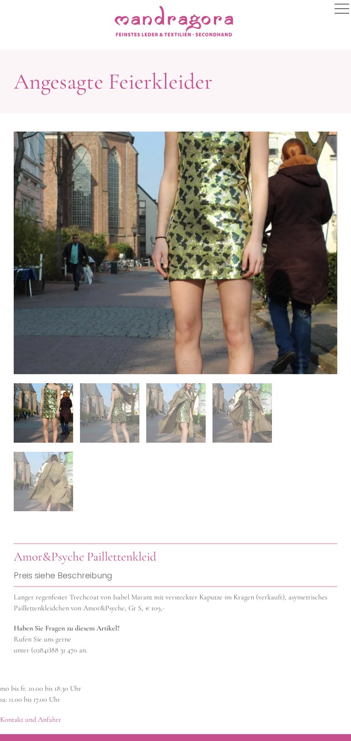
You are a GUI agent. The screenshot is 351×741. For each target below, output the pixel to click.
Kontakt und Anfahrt (30, 719)
